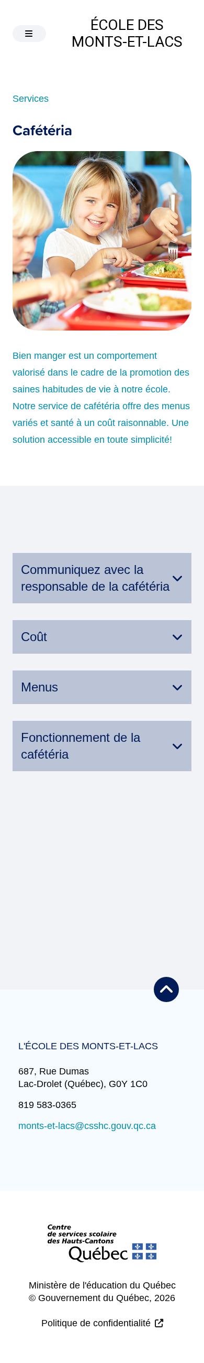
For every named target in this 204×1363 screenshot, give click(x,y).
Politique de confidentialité (96, 1323)
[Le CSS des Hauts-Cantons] (102, 1251)
